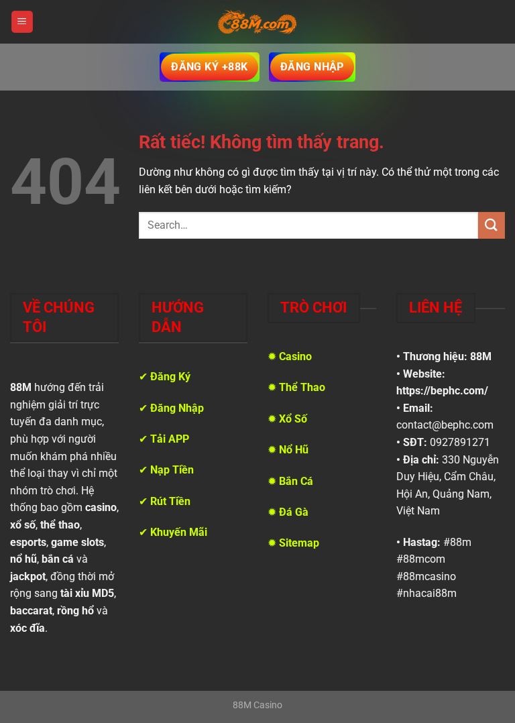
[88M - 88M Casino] (257, 22)
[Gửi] (491, 225)
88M (481, 356)
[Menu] (22, 22)
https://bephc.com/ (442, 390)
